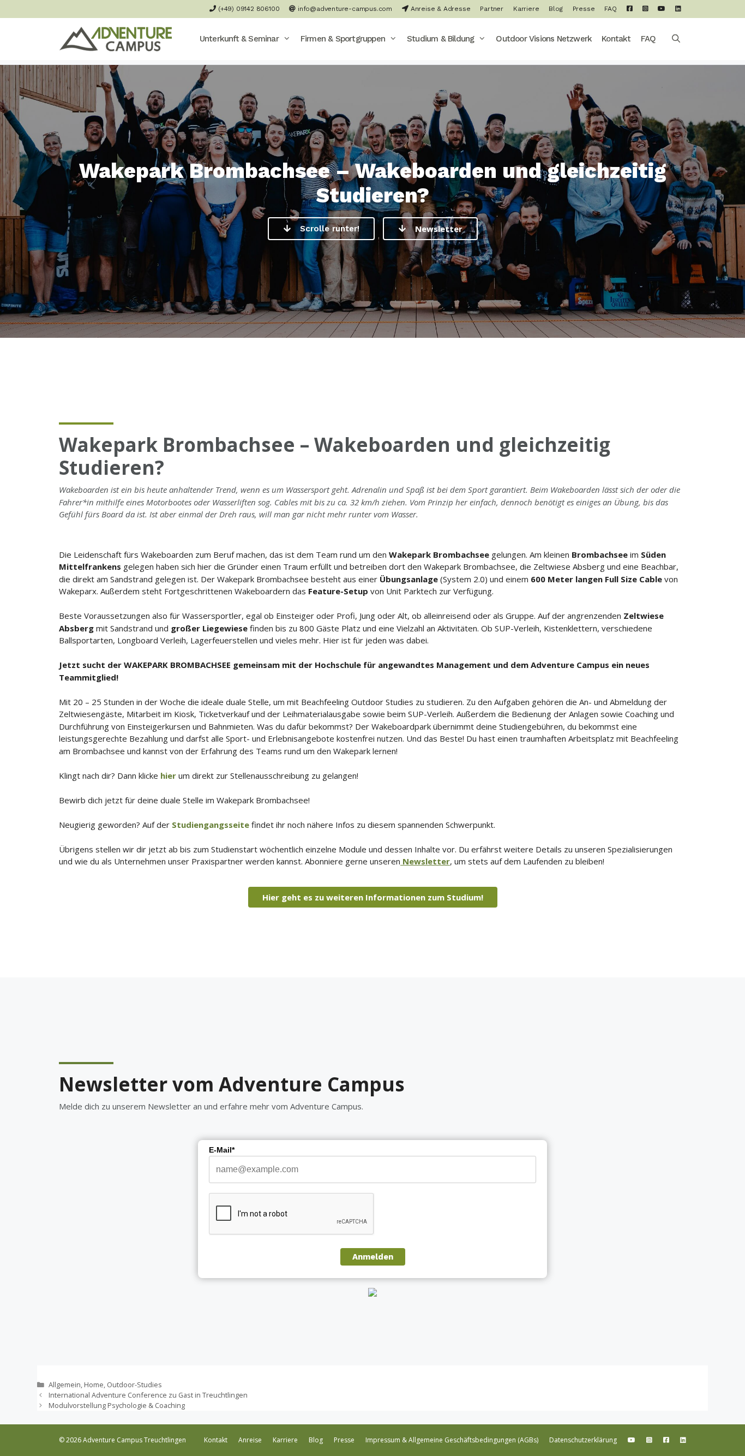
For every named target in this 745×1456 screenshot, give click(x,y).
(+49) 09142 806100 (247, 9)
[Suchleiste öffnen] (676, 39)
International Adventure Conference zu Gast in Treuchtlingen (148, 1395)
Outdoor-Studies (134, 1384)
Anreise (250, 1440)
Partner (491, 9)
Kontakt (616, 39)
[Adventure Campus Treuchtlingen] (118, 39)
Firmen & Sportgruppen (343, 39)
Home (94, 1384)
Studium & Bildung (440, 39)
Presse (584, 9)
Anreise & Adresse (439, 9)
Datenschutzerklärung (583, 1440)
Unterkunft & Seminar (239, 39)
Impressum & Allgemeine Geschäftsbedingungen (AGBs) (451, 1440)
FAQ (610, 9)
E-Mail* (222, 1149)
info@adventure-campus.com (344, 9)
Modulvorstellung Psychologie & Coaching (117, 1405)
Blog (555, 9)
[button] (287, 39)
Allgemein (65, 1384)
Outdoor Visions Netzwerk (544, 39)
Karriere (526, 9)
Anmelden (372, 1257)
